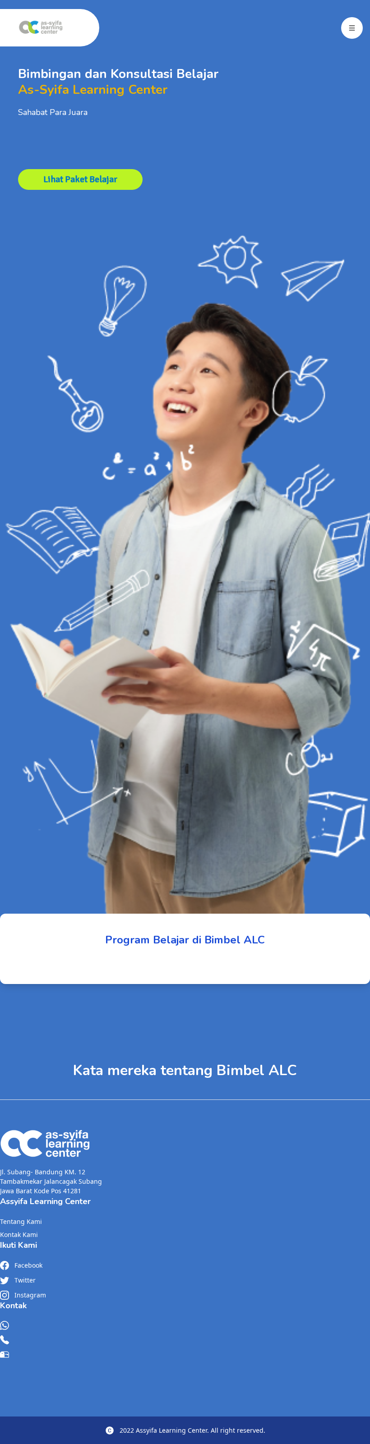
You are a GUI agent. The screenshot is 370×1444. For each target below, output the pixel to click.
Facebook (28, 1265)
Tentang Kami (21, 1221)
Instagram (30, 1295)
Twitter (25, 1280)
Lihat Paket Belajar (80, 179)
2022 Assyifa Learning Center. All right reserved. (192, 1430)
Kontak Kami (19, 1234)
